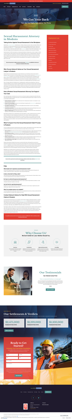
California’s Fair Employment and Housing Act (15, 131)
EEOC (6, 144)
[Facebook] (33, 398)
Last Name (20, 354)
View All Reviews (50, 289)
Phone (7, 357)
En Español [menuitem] (38, 6)
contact (14, 47)
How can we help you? (9, 363)
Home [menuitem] (4, 6)
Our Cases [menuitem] (24, 6)
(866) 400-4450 (17, 204)
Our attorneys (24, 48)
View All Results (9, 330)
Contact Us (65, 6)
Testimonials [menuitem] (29, 6)
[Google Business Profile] (39, 398)
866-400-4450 (65, 3)
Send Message (18, 375)
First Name (7, 354)
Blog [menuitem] (34, 6)
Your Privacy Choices (14, 416)
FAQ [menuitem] (20, 6)
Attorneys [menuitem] (8, 6)
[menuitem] (57, 42)
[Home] (9, 3)
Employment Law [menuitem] (15, 6)
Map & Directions (33, 408)
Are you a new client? (9, 360)
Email (20, 357)
